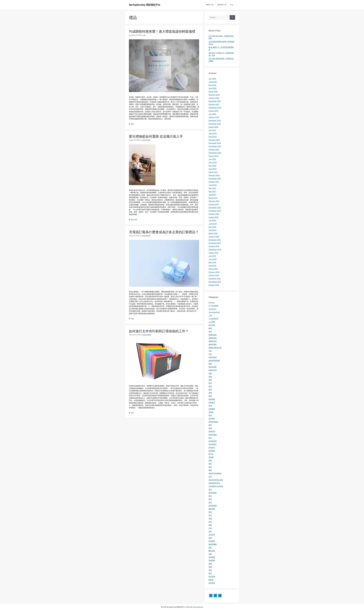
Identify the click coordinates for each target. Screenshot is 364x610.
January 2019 (214, 275)
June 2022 (213, 185)
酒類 (210, 548)
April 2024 (212, 137)
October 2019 (214, 246)
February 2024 (214, 140)
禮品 (132, 124)
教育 (210, 425)
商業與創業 (213, 367)
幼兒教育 (212, 402)
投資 (210, 415)
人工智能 (212, 322)
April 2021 (212, 195)
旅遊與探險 (213, 435)
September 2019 (215, 249)
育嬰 (210, 519)
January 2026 (214, 98)
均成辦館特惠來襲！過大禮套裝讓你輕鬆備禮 (162, 31)
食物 (210, 570)
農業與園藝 (213, 544)
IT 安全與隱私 (213, 306)
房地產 (211, 412)
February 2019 (214, 272)
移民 (210, 499)
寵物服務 (212, 399)
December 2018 (215, 278)
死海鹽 (211, 457)
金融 (210, 554)
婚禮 (210, 380)
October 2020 (214, 214)
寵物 (210, 393)
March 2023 (213, 172)
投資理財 (212, 419)
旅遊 (210, 428)
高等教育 (212, 583)
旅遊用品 (212, 431)
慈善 (210, 406)
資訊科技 (212, 535)
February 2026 (214, 95)
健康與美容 (213, 341)
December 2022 (215, 179)
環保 (210, 470)
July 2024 (212, 130)
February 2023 (214, 175)
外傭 (210, 377)
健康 (210, 328)
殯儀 (210, 460)
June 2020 (213, 224)
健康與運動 (213, 344)
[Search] (232, 17)
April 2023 (212, 169)
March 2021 (213, 198)
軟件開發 (212, 541)
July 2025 (212, 114)
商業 (210, 364)
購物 (210, 538)
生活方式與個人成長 (216, 480)
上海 (210, 315)
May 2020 (212, 227)
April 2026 (212, 88)
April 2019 (212, 266)
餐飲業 (211, 580)
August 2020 (213, 217)
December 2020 (215, 208)
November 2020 (215, 211)
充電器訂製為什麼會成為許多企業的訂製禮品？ (164, 232)
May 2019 (212, 262)
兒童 (210, 351)
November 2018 (215, 282)
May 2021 (212, 191)
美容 (210, 502)
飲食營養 (212, 577)
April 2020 (212, 230)
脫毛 (210, 522)
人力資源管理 (213, 319)
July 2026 (212, 79)
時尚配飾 (212, 451)
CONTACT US (221, 5)
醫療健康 (212, 551)
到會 (210, 354)
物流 (210, 467)
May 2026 (212, 85)
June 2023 (213, 162)
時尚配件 (212, 448)
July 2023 (212, 159)
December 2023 (215, 143)
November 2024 (215, 124)
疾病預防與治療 (214, 483)
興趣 (210, 525)
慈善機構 (212, 409)
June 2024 (213, 133)
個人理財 (212, 325)
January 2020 (214, 237)
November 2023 (215, 146)
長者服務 (212, 557)
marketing (212, 309)
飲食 (210, 573)
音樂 (210, 567)
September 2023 (215, 153)
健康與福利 (213, 338)
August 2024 (213, 127)
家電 (210, 390)
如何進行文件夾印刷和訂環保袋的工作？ (159, 331)
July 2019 (212, 256)
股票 (210, 512)
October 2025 (214, 104)
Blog (231, 5)
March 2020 (213, 233)
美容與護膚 (213, 506)
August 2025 (213, 111)
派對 (210, 464)
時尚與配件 (213, 444)
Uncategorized (214, 312)
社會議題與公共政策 (216, 486)
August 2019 (213, 253)
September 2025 (215, 108)
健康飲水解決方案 (215, 348)
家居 (132, 219)
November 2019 (215, 243)
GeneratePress (198, 607)
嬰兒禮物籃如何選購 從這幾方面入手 (156, 136)
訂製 (210, 528)
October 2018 (214, 285)
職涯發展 (212, 509)
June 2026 (213, 82)
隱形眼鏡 (212, 560)
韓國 (210, 564)
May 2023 (212, 166)
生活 (210, 477)
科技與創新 (213, 493)
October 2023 (214, 150)
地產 (210, 373)
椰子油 (211, 454)
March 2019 (213, 269)
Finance (212, 302)
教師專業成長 (213, 422)
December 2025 (215, 101)
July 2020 (212, 220)
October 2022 (214, 182)
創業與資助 (213, 357)
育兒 (210, 515)
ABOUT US (209, 5)
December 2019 (215, 240)
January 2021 (214, 204)
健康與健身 (213, 335)
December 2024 (215, 120)
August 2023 (213, 156)
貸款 (210, 531)
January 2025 (214, 117)
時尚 (210, 438)
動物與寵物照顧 (214, 361)
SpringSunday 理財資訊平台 (144, 4)
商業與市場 (213, 370)
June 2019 (213, 259)
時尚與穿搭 (213, 441)
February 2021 (214, 201)
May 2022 (212, 188)
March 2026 (213, 91)
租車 (210, 496)
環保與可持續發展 (215, 473)
